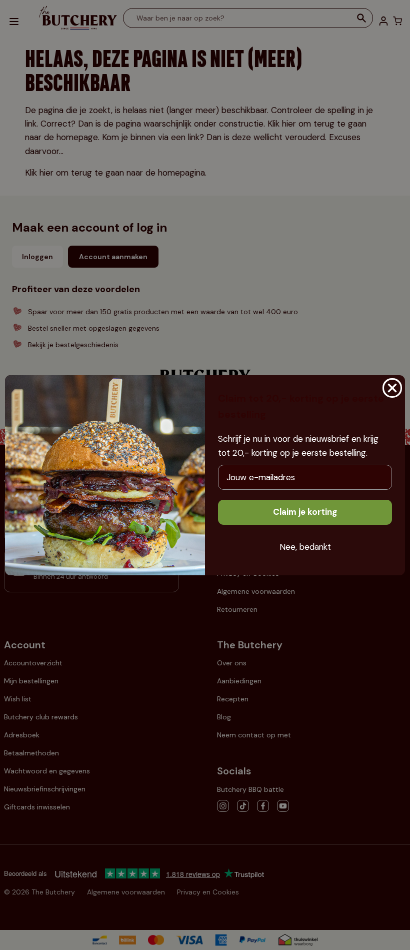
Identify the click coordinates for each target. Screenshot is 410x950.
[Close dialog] (392, 388)
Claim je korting (305, 511)
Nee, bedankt (305, 546)
